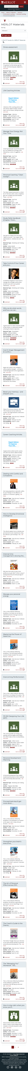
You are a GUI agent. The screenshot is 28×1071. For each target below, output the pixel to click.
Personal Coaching (21, 14)
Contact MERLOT (14, 1055)
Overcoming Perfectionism (13, 677)
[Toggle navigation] (25, 2)
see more (5, 68)
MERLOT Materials (11, 12)
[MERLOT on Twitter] (12, 1068)
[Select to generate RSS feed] (3, 42)
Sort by (3, 27)
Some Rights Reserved (18, 1054)
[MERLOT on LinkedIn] (16, 1068)
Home (2, 12)
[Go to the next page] (18, 1047)
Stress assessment (10, 47)
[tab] (5, 20)
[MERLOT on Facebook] (8, 1068)
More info (22, 81)
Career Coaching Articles (12, 434)
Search (21, 6)
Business (20, 12)
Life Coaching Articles (11, 90)
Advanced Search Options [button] (13, 9)
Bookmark (7, 83)
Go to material (19, 83)
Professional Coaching (8, 14)
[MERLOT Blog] (20, 1068)
